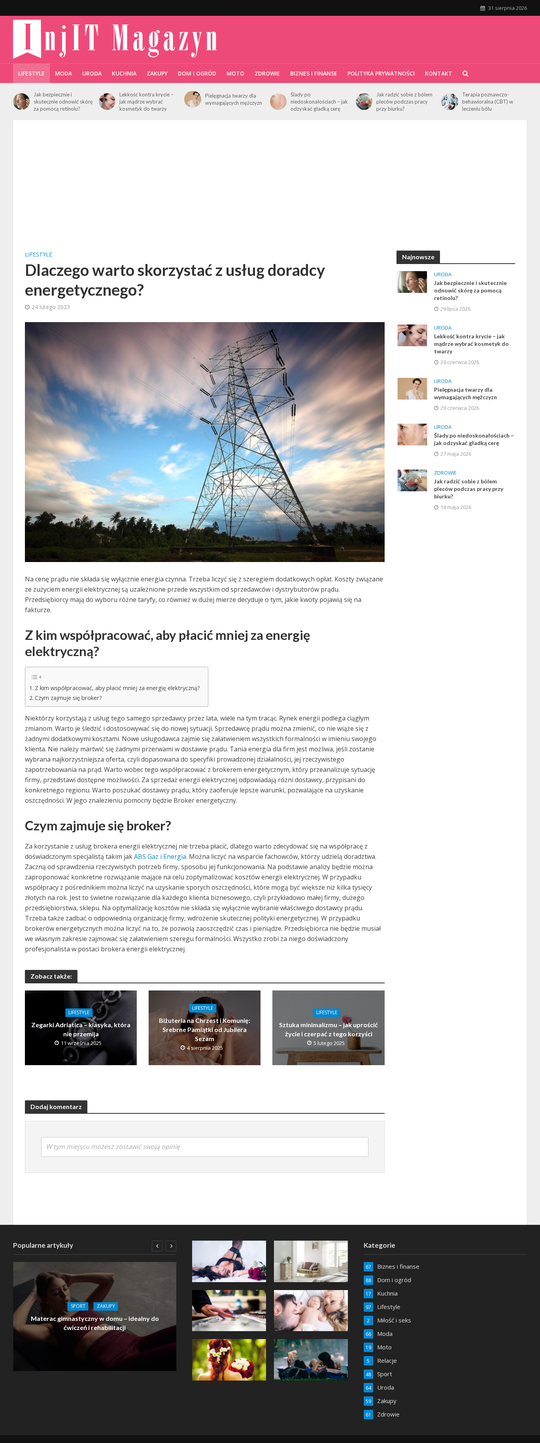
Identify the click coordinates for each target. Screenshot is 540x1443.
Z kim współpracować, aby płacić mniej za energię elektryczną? (117, 688)
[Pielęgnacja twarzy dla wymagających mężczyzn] (192, 99)
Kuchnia (124, 73)
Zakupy (157, 73)
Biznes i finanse (313, 73)
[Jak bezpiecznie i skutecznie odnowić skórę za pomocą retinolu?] (21, 101)
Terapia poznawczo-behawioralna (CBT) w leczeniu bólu (487, 101)
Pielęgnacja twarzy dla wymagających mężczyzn (233, 99)
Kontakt (438, 73)
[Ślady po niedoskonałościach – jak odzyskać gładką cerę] (278, 101)
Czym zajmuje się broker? (68, 698)
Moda (63, 73)
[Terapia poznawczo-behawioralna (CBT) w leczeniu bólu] (449, 101)
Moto (235, 73)
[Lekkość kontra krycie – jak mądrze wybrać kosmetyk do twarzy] (107, 101)
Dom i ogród (197, 73)
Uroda (92, 73)
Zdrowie (267, 73)
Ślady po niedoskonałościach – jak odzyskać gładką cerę (319, 101)
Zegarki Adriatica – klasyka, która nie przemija (80, 1029)
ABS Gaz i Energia (160, 856)
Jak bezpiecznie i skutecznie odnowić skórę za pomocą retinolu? (63, 101)
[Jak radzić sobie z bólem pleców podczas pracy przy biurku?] (364, 101)
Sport (78, 1306)
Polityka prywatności (381, 73)
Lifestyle (31, 73)
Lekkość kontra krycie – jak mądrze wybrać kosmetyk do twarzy (146, 101)
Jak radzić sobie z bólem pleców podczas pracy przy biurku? (404, 101)
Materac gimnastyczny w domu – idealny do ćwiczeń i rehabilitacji (95, 1323)
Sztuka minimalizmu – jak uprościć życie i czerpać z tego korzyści (328, 1029)
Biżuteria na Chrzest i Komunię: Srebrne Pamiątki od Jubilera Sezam (204, 1029)
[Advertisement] (270, 191)
